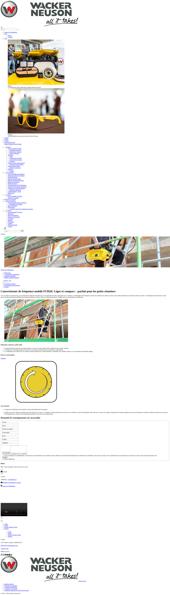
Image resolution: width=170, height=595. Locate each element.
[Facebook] (6, 555)
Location (8, 195)
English (6, 144)
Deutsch (11, 144)
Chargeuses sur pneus (16, 158)
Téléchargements (12, 225)
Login (6, 524)
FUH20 (6, 287)
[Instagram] (4, 555)
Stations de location (13, 198)
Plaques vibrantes (14, 153)
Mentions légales (9, 584)
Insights (10, 220)
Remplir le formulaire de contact (12, 482)
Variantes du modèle (10, 276)
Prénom (4, 422)
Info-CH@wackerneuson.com (9, 545)
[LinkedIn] (10, 555)
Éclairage (10, 169)
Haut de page (82, 581)
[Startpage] (39, 26)
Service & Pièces (10, 201)
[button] (9, 142)
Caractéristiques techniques (11, 274)
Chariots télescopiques (16, 160)
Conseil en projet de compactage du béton (21, 209)
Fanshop (10, 37)
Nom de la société (7, 429)
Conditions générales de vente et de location (16, 590)
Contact (6, 137)
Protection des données (10, 585)
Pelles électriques (12, 183)
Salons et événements (14, 217)
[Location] (2, 555)
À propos (8, 210)
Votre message (6, 452)
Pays (3, 436)
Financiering (11, 207)
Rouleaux (10, 155)
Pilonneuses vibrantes (16, 152)
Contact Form (4, 548)
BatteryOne (11, 193)
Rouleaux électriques (13, 182)
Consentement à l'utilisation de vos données (14, 454)
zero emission (10, 172)
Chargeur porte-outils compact (16, 163)
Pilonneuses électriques (14, 179)
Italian (20, 144)
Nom (4, 425)
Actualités (10, 218)
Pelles (11, 156)
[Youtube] (8, 555)
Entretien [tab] (3, 358)
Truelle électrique (12, 177)
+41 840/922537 (12, 479)
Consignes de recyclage (10, 589)
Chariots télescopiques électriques (17, 187)
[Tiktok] (11, 555)
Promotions (11, 222)
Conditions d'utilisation (10, 587)
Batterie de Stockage (15, 190)
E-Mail (4, 439)
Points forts (7, 273)
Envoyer (5, 457)
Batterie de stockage (15, 167)
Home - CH (7, 280)
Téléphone (5, 443)
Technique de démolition (16, 164)
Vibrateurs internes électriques (16, 175)
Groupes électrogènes (14, 166)
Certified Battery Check (14, 191)
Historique (11, 214)
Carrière (6, 141)
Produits (8, 147)
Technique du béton (15, 150)
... (4, 282)
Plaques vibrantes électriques (16, 180)
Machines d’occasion (10, 199)
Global (6, 139)
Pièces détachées (12, 206)
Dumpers (12, 161)
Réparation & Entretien (16, 204)
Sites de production (13, 215)
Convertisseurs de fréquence (12, 285)
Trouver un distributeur (10, 32)
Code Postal (6, 432)
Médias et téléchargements (11, 277)
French (16, 144)
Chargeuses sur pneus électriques (17, 185)
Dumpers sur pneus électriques (16, 188)
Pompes (12, 171)
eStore (9, 35)
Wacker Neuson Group (10, 527)
